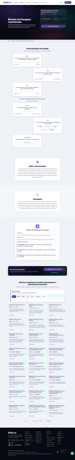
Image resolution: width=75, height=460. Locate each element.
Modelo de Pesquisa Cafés (15, 319)
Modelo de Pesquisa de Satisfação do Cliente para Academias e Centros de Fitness (57, 392)
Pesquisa (13, 40)
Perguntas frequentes (51, 445)
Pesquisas (29, 2)
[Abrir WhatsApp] (72, 453)
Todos (14, 296)
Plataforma (22, 2)
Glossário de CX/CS (50, 444)
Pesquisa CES (38, 437)
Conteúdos (35, 2)
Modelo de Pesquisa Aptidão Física (17, 304)
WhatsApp (59, 435)
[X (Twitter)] (12, 440)
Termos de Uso (49, 440)
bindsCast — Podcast (51, 437)
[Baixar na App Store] (11, 445)
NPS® (19, 296)
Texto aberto (38, 296)
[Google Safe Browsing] (57, 452)
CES (27, 296)
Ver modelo (12, 315)
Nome (55, 13)
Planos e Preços (43, 2)
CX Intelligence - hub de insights (29, 441)
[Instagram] (22, 440)
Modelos (18, 40)
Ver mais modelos (54, 272)
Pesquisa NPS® (39, 433)
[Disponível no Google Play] (18, 445)
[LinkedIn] (14, 440)
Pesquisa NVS (38, 440)
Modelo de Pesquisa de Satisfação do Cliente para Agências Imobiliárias (57, 407)
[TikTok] (20, 440)
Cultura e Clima (38, 442)
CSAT (23, 296)
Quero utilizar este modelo (54, 269)
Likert (32, 296)
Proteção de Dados (50, 442)
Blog (47, 435)
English (59, 441)
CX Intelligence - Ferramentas (28, 444)
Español (59, 443)
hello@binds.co (60, 433)
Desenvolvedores (61, 437)
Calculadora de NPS (28, 437)
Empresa (43, 13)
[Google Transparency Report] (63, 452)
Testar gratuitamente (53, 26)
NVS (44, 296)
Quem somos (49, 433)
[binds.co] (7, 2)
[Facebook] (9, 440)
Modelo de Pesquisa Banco (55, 304)
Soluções (16, 2)
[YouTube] (17, 440)
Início (9, 40)
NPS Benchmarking (28, 435)
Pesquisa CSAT (38, 435)
